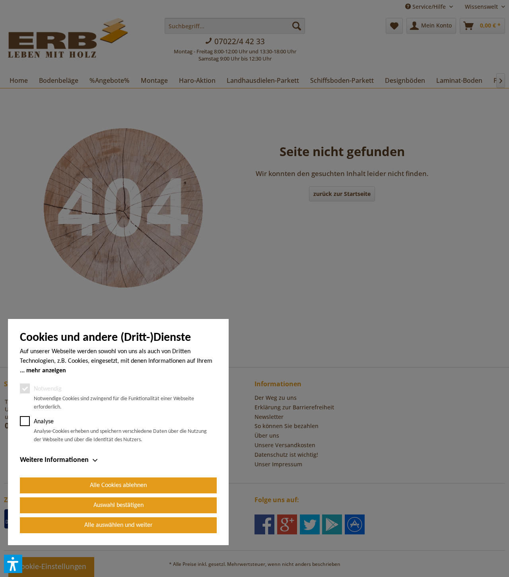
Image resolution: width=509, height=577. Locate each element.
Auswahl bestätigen (118, 505)
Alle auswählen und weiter (118, 525)
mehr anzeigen (46, 371)
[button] (13, 564)
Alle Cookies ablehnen (118, 485)
